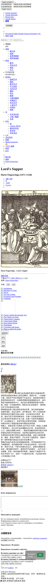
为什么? (13, 364)
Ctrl (8, 284)
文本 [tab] (8, 183)
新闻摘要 (9, 25)
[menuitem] (39, 34)
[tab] (9, 179)
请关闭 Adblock (7, 465)
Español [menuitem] (21, 34)
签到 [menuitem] (7, 36)
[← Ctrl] (6, 298)
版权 (23, 581)
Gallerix (11, 568)
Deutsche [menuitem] (33, 34)
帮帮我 (4, 578)
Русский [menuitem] (8, 34)
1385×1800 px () (19, 278)
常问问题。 (11, 578)
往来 (22, 578)
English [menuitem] (15, 34)
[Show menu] (15, 2)
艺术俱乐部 (10, 73)
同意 (40, 555)
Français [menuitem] (27, 34)
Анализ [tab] (8, 185)
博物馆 (8, 45)
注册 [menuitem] (11, 36)
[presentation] (26, 187)
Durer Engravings (11, 280)
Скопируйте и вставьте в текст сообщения (17, 561)
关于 (18, 578)
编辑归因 (4, 276)
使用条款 (10, 581)
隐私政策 (18, 581)
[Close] (23, 40)
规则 (5, 581)
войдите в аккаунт (40, 538)
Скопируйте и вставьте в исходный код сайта (18, 555)
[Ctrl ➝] (14, 315)
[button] (11, 13)
